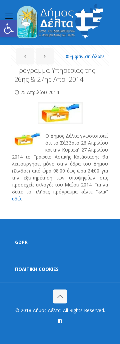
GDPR (21, 242)
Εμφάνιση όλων (86, 56)
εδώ (16, 198)
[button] (8, 28)
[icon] (60, 320)
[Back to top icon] (60, 296)
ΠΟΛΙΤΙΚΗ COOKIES (37, 269)
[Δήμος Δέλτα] (60, 22)
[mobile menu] (9, 15)
